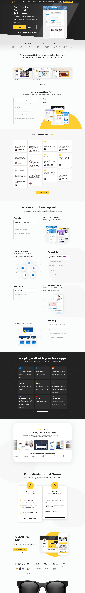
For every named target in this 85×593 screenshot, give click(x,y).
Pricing (28, 565)
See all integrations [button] (42, 412)
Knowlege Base (38, 568)
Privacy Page (46, 567)
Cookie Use (46, 568)
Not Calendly (55, 568)
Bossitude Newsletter (56, 567)
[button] (24, 1)
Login (60, 1)
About (28, 569)
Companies (28, 567)
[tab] (24, 100)
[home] (16, 2)
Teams (40, 1)
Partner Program (55, 564)
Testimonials (38, 565)
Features (29, 1)
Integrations (38, 564)
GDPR (45, 569)
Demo (36, 567)
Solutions (28, 568)
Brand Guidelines (47, 564)
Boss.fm (54, 569)
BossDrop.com (55, 570)
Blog (27, 570)
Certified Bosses (55, 565)
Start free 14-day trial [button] (68, 1)
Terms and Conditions (47, 565)
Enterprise (45, 1)
